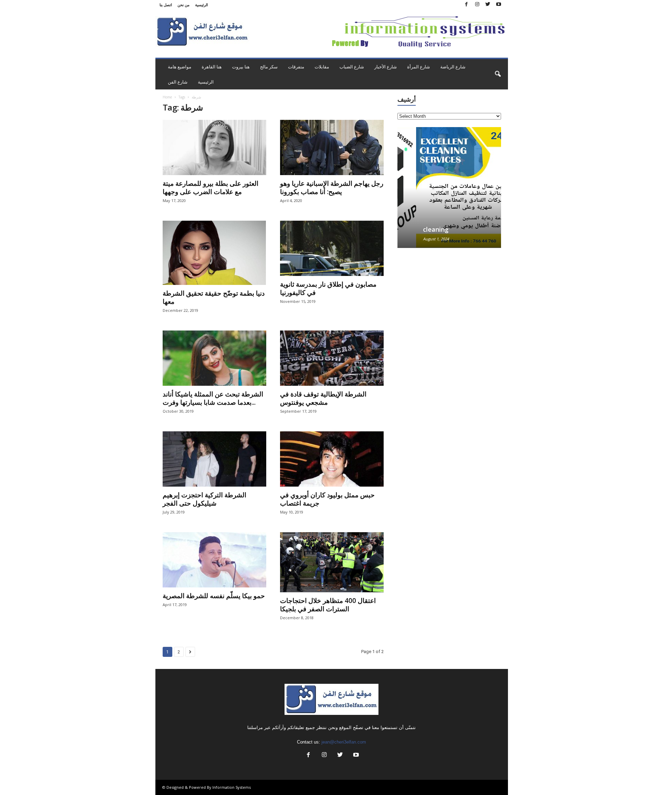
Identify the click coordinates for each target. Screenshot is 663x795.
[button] (497, 74)
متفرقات (296, 67)
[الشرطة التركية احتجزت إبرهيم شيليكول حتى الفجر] (214, 459)
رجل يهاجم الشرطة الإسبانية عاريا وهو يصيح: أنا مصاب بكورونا (331, 187)
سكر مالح (269, 67)
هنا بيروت (241, 67)
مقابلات (322, 67)
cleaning (417, 229)
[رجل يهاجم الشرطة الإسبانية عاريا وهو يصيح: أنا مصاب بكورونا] (332, 147)
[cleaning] (449, 187)
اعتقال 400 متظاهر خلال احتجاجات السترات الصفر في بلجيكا (328, 604)
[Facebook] (466, 4)
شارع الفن (178, 82)
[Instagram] (477, 4)
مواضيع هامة (179, 67)
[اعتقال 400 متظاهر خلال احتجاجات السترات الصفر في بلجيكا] (332, 562)
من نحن (183, 4)
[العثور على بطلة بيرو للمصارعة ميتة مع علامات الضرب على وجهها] (214, 147)
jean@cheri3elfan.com (343, 742)
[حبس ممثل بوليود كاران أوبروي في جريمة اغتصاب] (332, 459)
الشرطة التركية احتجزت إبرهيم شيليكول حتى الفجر (204, 499)
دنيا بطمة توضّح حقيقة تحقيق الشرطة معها (214, 297)
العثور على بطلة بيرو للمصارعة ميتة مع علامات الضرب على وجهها (210, 187)
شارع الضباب (351, 67)
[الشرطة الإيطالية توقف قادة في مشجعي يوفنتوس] (332, 358)
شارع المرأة (418, 67)
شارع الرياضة (452, 67)
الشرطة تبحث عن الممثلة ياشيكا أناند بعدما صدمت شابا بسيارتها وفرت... (213, 398)
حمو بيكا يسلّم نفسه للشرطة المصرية (214, 595)
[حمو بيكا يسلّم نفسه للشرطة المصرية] (214, 559)
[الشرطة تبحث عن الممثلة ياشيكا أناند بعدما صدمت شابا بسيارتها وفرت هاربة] (214, 358)
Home (167, 97)
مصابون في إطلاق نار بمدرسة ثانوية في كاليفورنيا (328, 288)
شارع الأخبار (385, 67)
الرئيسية (201, 4)
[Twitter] (488, 4)
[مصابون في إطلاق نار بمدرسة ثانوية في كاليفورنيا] (332, 248)
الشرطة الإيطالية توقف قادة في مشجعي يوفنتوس (323, 398)
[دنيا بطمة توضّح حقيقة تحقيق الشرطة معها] (214, 253)
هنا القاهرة (212, 67)
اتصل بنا (166, 4)
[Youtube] (498, 4)
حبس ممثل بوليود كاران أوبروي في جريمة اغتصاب (327, 499)
